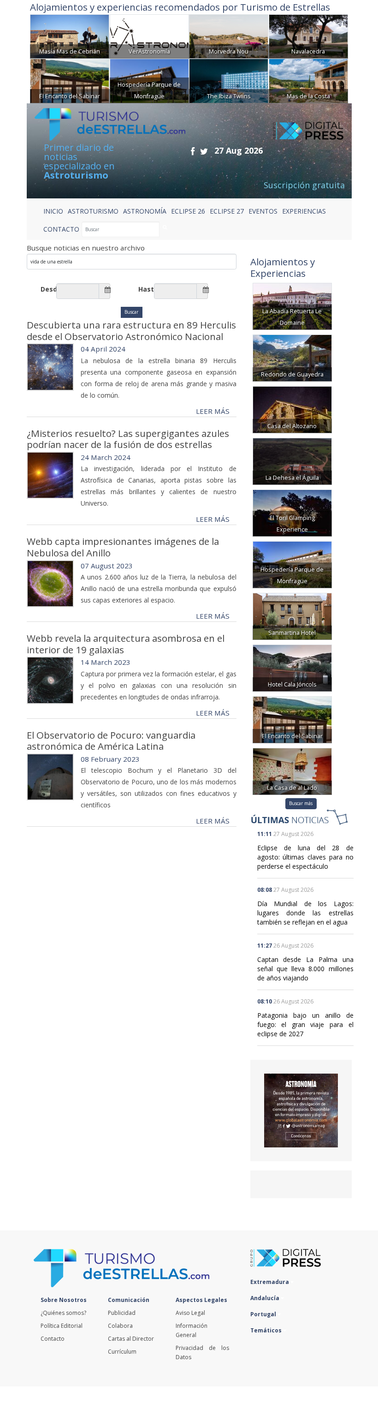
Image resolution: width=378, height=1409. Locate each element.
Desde (48, 289)
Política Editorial (62, 1326)
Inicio (53, 211)
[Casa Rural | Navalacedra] (308, 35)
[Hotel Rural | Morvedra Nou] (228, 35)
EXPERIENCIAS (304, 211)
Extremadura (270, 1282)
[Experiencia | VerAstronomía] (149, 35)
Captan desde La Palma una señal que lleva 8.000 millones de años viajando (305, 968)
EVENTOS (263, 211)
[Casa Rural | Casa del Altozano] (292, 408)
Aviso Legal (190, 1313)
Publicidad (122, 1313)
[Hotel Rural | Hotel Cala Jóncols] (292, 667)
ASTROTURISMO (93, 211)
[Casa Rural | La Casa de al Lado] (292, 770)
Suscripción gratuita (304, 185)
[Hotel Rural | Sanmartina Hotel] (292, 615)
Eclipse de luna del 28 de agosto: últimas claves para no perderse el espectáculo (305, 857)
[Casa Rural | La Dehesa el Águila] (292, 460)
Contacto (53, 1339)
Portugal (264, 1314)
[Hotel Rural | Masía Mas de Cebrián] (69, 35)
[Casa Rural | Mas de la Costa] (308, 80)
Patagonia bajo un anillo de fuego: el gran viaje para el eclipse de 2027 (305, 1024)
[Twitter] (204, 151)
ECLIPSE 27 (227, 211)
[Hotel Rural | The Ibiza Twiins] (228, 80)
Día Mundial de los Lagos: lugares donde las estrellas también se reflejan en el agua (305, 912)
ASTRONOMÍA (144, 211)
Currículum (122, 1351)
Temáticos (266, 1330)
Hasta (146, 289)
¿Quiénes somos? (63, 1313)
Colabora (120, 1326)
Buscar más (301, 803)
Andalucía (265, 1298)
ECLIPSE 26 (188, 211)
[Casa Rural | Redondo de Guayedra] (292, 356)
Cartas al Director (131, 1339)
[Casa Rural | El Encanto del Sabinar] (69, 80)
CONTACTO (61, 229)
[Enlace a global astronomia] (301, 1110)
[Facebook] (193, 151)
